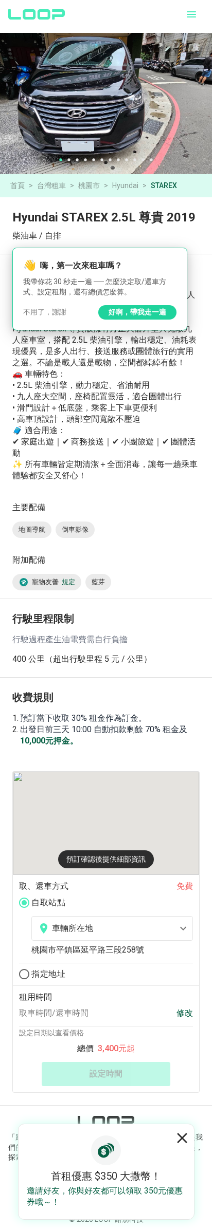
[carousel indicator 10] (135, 160)
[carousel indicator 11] (143, 160)
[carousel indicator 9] (126, 160)
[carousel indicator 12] (151, 160)
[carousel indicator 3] (77, 160)
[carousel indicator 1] (61, 160)
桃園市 (89, 185)
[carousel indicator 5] (94, 160)
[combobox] (112, 928)
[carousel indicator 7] (110, 160)
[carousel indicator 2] (69, 160)
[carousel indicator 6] (102, 160)
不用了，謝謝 (44, 312)
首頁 (17, 185)
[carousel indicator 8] (118, 160)
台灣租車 (51, 185)
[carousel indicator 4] (85, 160)
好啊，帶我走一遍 (137, 312)
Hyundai (125, 185)
